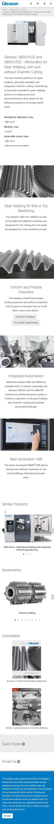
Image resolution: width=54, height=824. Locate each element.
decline (19, 806)
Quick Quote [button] (12, 744)
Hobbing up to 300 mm (18, 9)
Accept (7, 816)
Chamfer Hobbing (25, 316)
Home (4, 9)
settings (10, 809)
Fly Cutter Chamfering (26, 322)
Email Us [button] (9, 761)
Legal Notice (31, 802)
